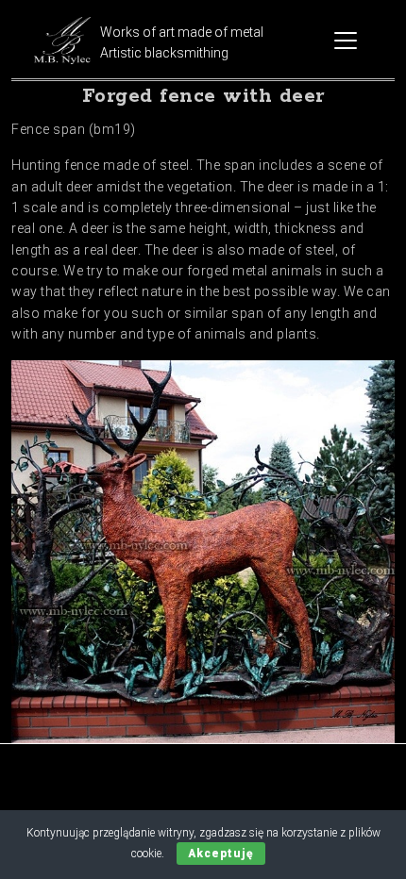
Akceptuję (221, 853)
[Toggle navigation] (345, 40)
